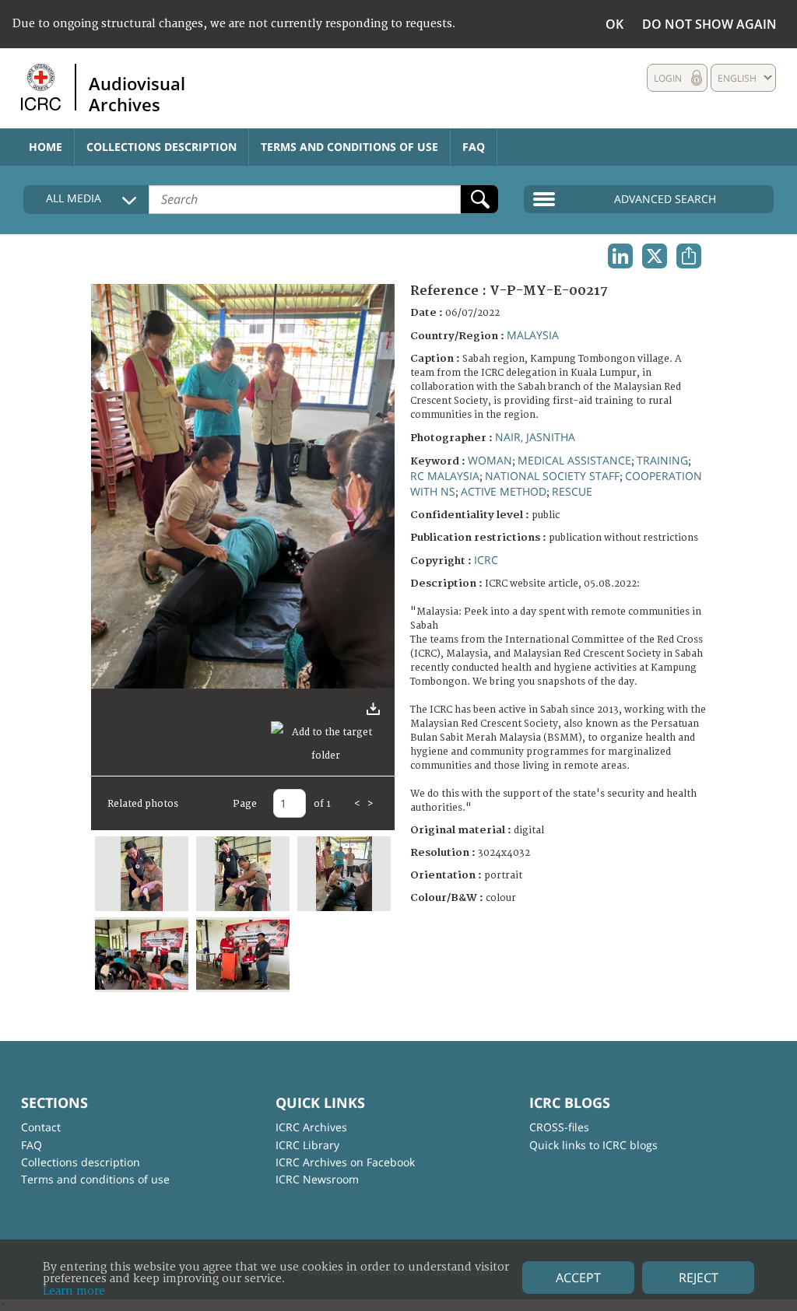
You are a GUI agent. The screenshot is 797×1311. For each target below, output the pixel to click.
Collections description (161, 146)
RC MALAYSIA (444, 475)
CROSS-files (559, 1127)
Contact (41, 1127)
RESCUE (572, 491)
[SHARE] (688, 256)
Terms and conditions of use (349, 146)
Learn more (74, 1291)
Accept (578, 1277)
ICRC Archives (311, 1127)
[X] (654, 256)
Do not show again (709, 24)
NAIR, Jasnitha (535, 436)
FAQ (473, 146)
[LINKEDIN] (620, 256)
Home (45, 146)
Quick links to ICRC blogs (593, 1144)
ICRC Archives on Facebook (345, 1162)
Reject (698, 1277)
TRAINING (662, 460)
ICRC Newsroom (317, 1179)
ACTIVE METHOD (503, 491)
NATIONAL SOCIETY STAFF (552, 475)
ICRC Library (307, 1144)
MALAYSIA (533, 335)
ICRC (486, 559)
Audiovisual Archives (137, 93)
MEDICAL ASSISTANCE (574, 460)
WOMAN (490, 460)
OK (614, 24)
